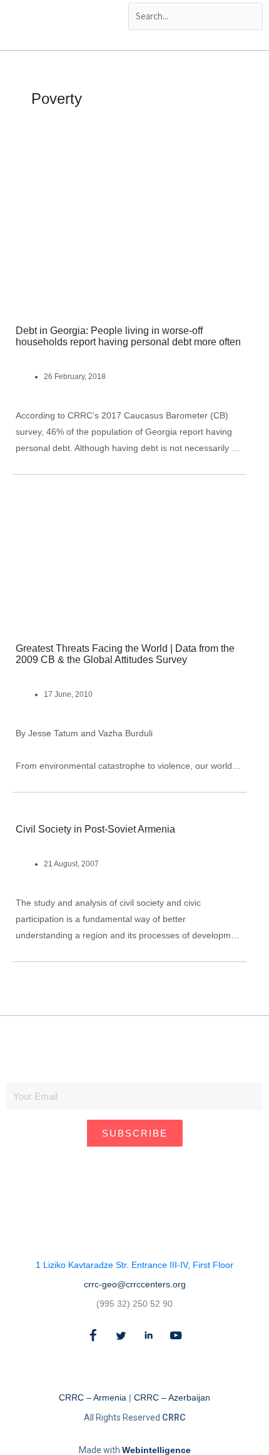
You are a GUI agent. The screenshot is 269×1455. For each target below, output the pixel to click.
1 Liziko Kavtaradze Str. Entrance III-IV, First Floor (134, 1265)
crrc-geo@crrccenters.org (135, 1284)
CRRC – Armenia (92, 1397)
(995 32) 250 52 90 (134, 1304)
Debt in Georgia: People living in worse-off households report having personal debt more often (128, 336)
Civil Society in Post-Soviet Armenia (95, 829)
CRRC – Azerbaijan (172, 1397)
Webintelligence (156, 1450)
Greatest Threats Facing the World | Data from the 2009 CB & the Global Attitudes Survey (125, 654)
